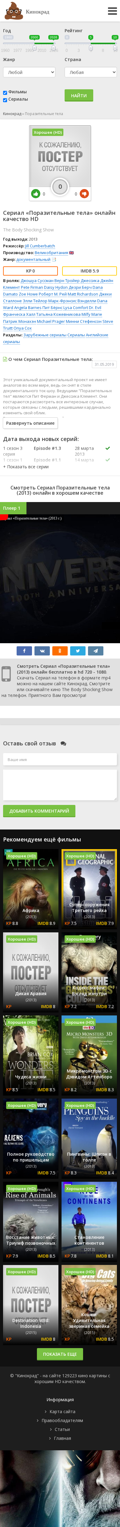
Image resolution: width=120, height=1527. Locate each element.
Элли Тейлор (35, 300)
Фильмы (17, 92)
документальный (33, 259)
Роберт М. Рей (53, 294)
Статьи (62, 1429)
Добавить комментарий (39, 811)
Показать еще (60, 1354)
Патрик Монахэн (19, 321)
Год (7, 30)
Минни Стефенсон (84, 321)
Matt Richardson (83, 294)
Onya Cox (23, 328)
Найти (79, 96)
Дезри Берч (80, 287)
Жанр (9, 59)
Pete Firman (32, 287)
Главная (62, 1438)
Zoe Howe (28, 294)
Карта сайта (62, 1411)
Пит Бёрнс (52, 307)
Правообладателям (62, 1420)
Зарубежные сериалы (44, 335)
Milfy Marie (92, 314)
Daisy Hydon (56, 287)
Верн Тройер (67, 280)
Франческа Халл (19, 314)
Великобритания (51, 252)
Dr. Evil (95, 307)
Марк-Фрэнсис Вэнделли (72, 300)
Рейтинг (73, 30)
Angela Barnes (28, 307)
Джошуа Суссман (37, 280)
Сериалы (18, 99)
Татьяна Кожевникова (58, 314)
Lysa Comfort (75, 307)
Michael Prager (51, 321)
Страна (73, 59)
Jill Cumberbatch (40, 246)
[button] (26, 467)
